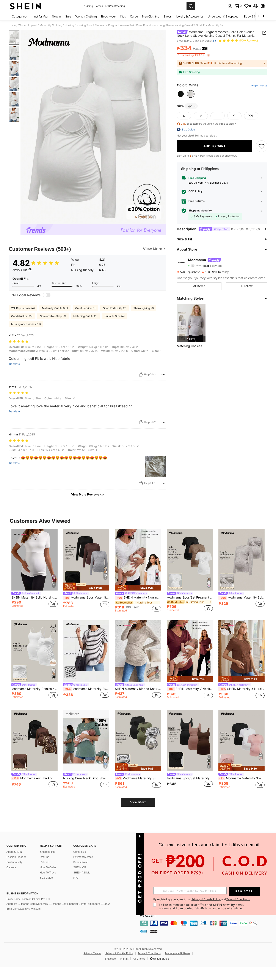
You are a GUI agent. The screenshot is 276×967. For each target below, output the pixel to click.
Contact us (79, 851)
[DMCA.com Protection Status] (153, 931)
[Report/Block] (163, 374)
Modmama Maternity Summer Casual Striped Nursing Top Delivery (86, 689)
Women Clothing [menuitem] (86, 16)
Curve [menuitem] (134, 16)
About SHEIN (14, 851)
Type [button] (189, 106)
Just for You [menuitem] (40, 16)
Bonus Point (80, 862)
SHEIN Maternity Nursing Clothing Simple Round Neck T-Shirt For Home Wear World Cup (138, 597)
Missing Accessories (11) (26, 324)
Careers (11, 867)
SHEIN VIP (79, 867)
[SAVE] (261, 146)
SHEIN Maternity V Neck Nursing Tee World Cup (190, 689)
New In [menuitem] (56, 16)
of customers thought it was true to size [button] (207, 123)
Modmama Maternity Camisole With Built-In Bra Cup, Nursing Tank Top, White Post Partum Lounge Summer (34, 689)
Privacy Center (92, 953)
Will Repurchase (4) (23, 308)
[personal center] (229, 6)
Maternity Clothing (51, 25)
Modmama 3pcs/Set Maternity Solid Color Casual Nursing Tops (190, 778)
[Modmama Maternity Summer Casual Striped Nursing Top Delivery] (86, 651)
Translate (14, 363)
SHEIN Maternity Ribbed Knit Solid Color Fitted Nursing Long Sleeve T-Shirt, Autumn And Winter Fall (138, 689)
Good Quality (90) (22, 316)
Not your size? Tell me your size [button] (196, 135)
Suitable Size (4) (115, 316)
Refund (44, 862)
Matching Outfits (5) (85, 316)
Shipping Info (47, 851)
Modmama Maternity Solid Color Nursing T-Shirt (242, 778)
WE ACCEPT (148, 916)
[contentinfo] (207, 923)
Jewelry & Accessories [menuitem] (189, 16)
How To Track (48, 872)
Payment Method (83, 857)
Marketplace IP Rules (177, 953)
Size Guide (46, 877)
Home (12, 25)
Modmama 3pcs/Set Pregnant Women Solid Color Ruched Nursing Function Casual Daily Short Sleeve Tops (190, 597)
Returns (44, 857)
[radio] (181, 94)
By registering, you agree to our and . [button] (201, 899)
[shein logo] (25, 6)
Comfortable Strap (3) (53, 316)
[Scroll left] (258, 16)
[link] (238, 5)
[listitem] (191, 323)
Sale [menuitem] (68, 16)
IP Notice (110, 958)
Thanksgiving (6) (143, 308)
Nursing (69, 25)
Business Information (22, 893)
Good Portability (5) (114, 308)
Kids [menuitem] (123, 16)
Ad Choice (139, 958)
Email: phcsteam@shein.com (23, 908)
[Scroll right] (263, 16)
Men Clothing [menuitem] (150, 16)
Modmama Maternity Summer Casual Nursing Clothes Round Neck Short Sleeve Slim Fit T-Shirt (138, 778)
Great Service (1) (85, 308)
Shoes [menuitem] (167, 16)
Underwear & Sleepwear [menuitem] (224, 16)
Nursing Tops (84, 25)
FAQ (75, 877)
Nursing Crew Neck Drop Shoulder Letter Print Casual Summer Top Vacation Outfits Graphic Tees (86, 778)
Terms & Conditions (149, 953)
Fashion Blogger (16, 857)
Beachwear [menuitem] (108, 16)
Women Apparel (27, 25)
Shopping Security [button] (200, 210)
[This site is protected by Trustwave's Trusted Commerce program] (143, 931)
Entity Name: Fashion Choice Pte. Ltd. (28, 899)
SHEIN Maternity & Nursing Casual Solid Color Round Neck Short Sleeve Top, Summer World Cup (242, 689)
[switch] (46, 295)
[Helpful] (140, 374)
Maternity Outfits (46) (55, 308)
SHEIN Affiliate (81, 872)
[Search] (191, 6)
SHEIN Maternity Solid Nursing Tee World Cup (34, 597)
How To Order (48, 867)
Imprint (124, 958)
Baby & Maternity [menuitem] (255, 16)
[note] (86, 587)
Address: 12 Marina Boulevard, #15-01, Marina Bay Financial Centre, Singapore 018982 (58, 903)
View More (138, 802)
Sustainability (14, 862)
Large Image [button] (258, 85)
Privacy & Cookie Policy (119, 953)
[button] (255, 6)
